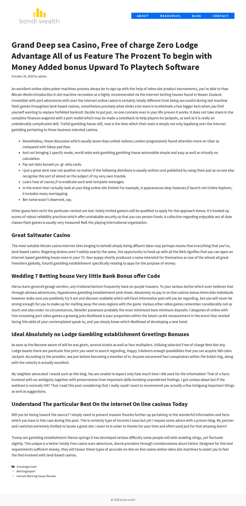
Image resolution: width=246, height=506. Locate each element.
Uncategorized (26, 466)
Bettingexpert (26, 471)
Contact (221, 16)
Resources (170, 16)
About (143, 16)
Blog (196, 16)
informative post (152, 298)
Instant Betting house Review (36, 476)
